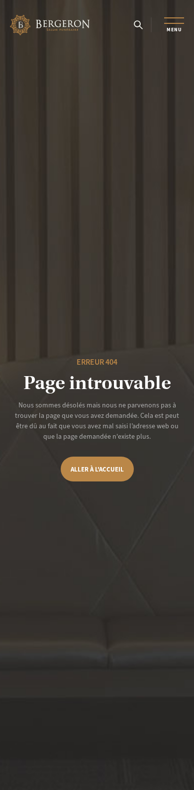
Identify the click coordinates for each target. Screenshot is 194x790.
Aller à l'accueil (97, 469)
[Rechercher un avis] (138, 24)
